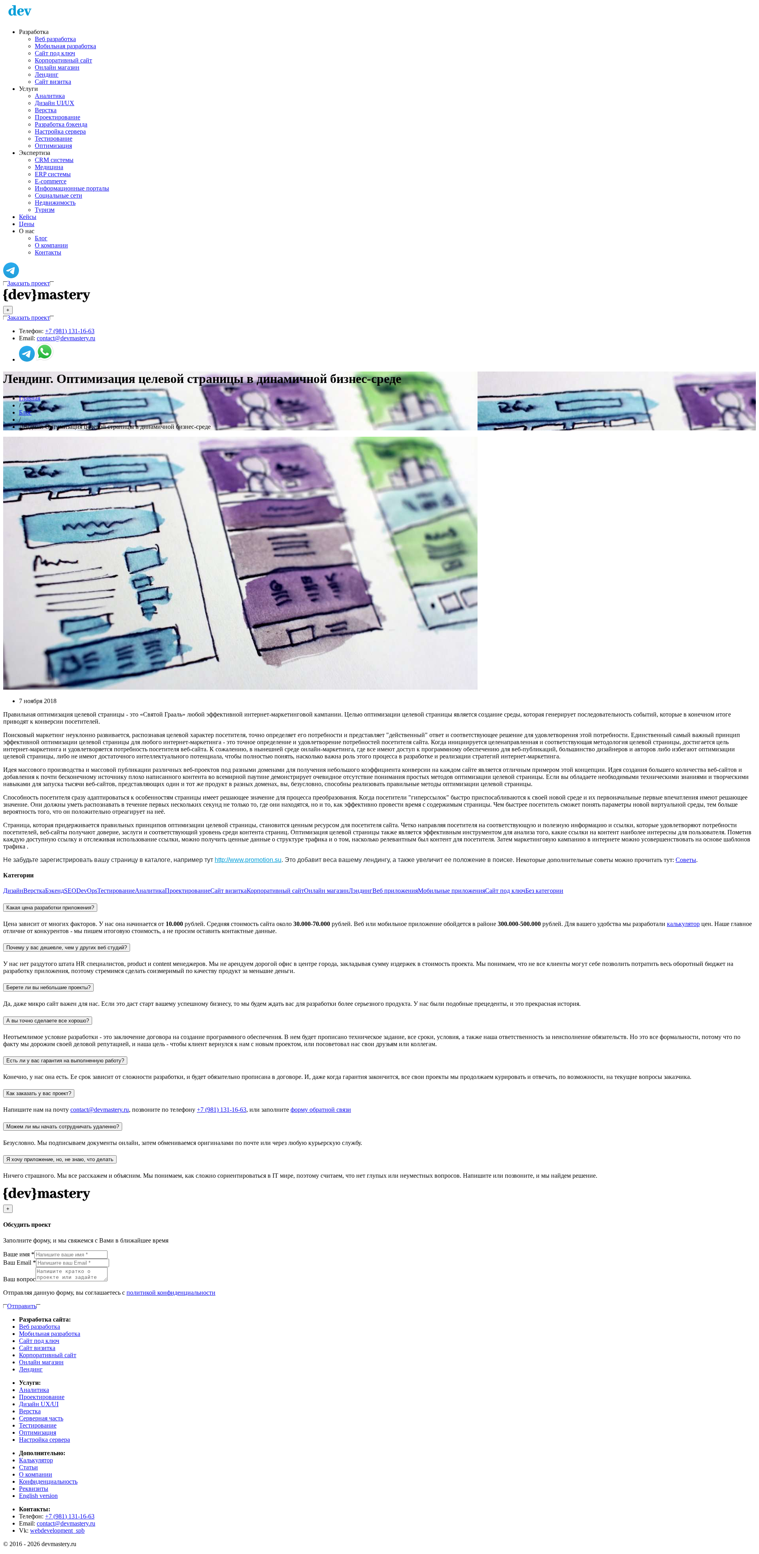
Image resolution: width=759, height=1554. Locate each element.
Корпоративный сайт (63, 60)
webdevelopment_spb (57, 1530)
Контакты (48, 252)
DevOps (86, 890)
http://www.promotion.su (248, 859)
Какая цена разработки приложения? (50, 908)
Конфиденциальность (48, 1481)
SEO (70, 890)
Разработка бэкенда (61, 124)
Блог (41, 238)
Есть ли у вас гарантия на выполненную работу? (65, 1061)
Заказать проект (28, 283)
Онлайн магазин (57, 67)
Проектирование (57, 117)
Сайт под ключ (55, 53)
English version (38, 1495)
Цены (26, 224)
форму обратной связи (321, 1109)
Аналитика (50, 95)
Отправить (21, 1306)
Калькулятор (36, 1460)
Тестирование (53, 138)
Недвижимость (55, 202)
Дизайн (13, 890)
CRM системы (54, 160)
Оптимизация (53, 145)
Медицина (49, 167)
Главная (29, 398)
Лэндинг (360, 890)
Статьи (28, 1467)
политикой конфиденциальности (170, 1292)
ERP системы (53, 174)
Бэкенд (54, 890)
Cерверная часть (41, 1418)
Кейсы (27, 216)
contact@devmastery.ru (66, 338)
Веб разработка (55, 39)
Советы (686, 859)
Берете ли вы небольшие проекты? (48, 987)
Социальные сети (58, 195)
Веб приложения (395, 890)
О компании (51, 245)
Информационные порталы (72, 188)
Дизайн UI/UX (54, 103)
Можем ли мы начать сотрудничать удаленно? (62, 1127)
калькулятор (683, 923)
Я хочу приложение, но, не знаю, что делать (59, 1159)
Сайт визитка (53, 81)
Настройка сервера (60, 131)
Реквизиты (33, 1488)
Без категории (544, 890)
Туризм (45, 209)
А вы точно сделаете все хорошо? (47, 1021)
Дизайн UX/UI (39, 1404)
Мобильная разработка (65, 46)
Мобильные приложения (451, 890)
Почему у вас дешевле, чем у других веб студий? (66, 948)
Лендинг (47, 74)
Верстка (46, 110)
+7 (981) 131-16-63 (69, 331)
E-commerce (50, 181)
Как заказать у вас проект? (38, 1093)
